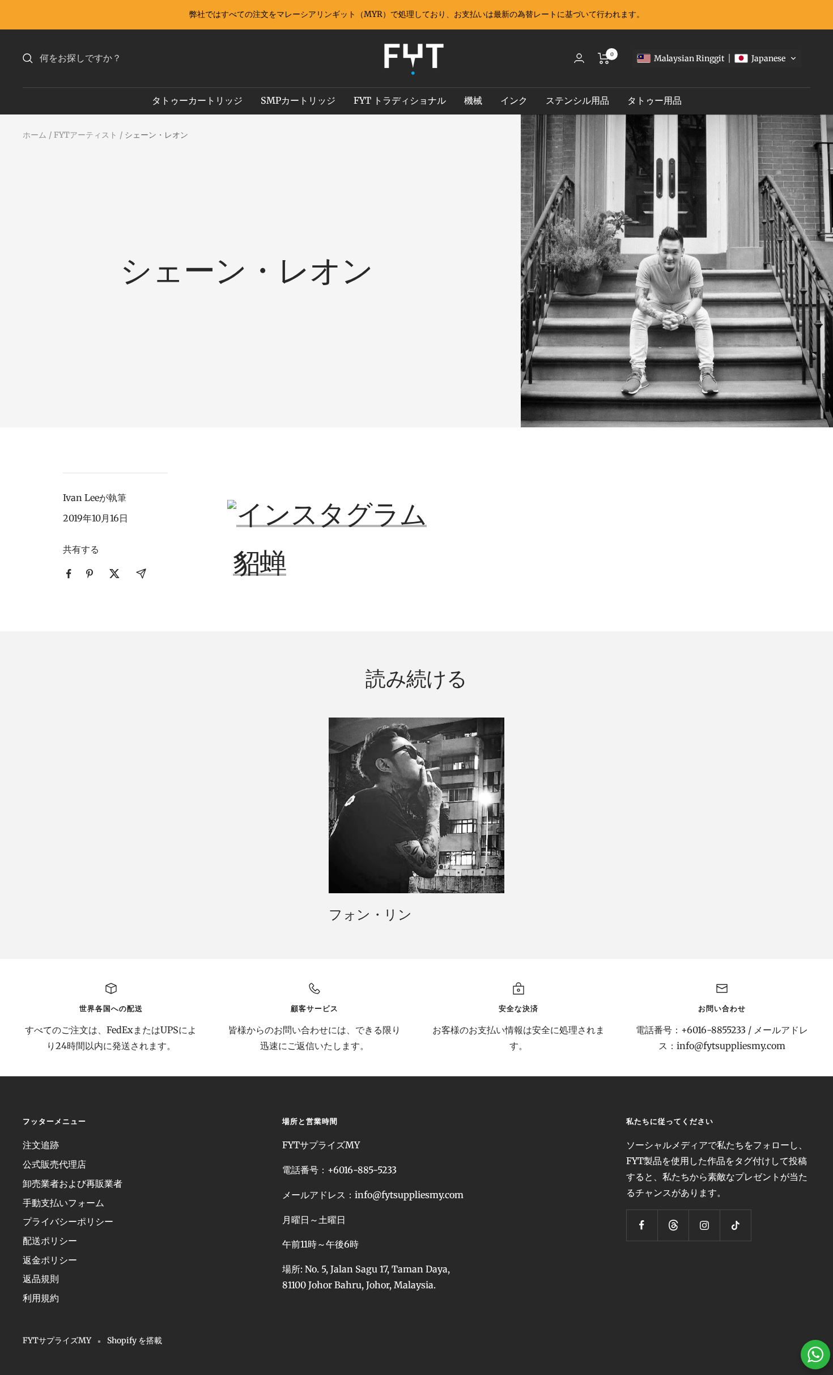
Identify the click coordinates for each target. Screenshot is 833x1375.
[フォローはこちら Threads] (672, 1225)
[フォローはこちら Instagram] (704, 1225)
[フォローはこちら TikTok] (735, 1225)
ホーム (34, 135)
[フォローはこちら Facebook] (641, 1225)
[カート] (604, 58)
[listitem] (68, 574)
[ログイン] (579, 58)
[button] (716, 58)
